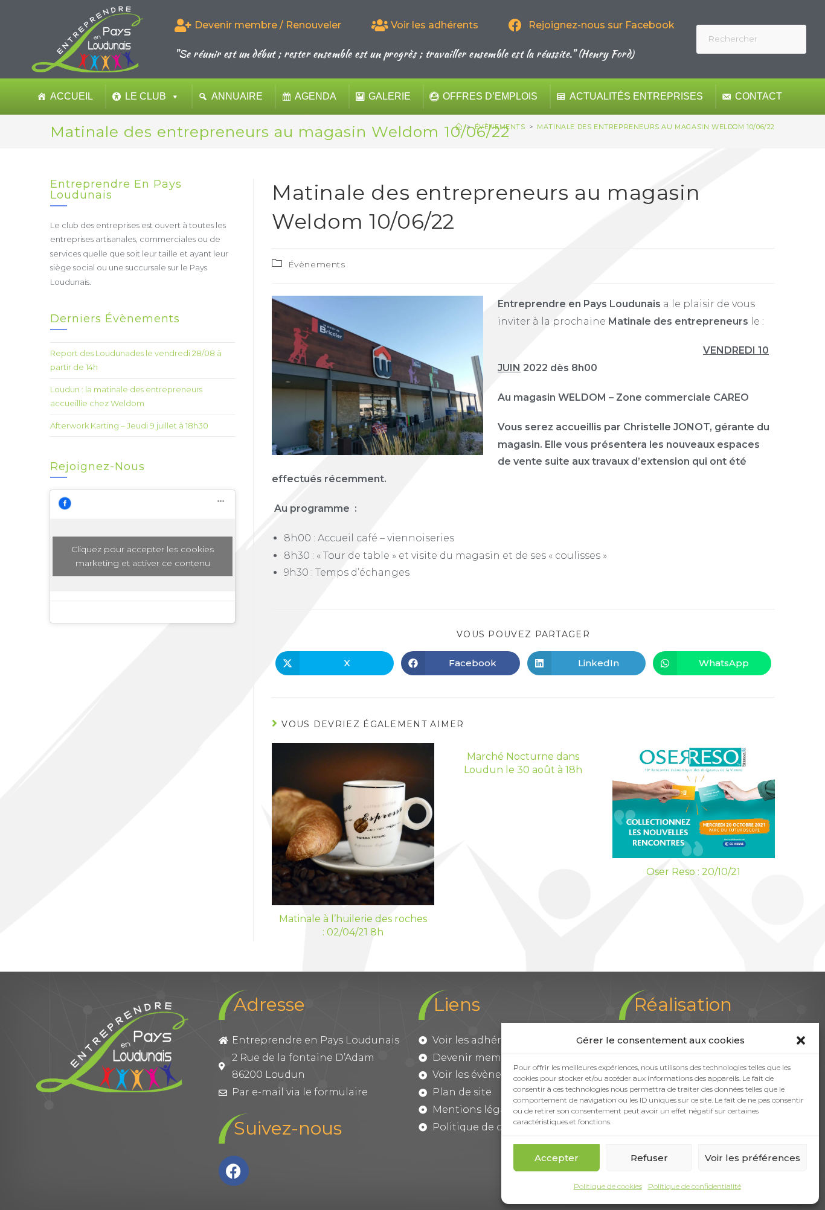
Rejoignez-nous (97, 466)
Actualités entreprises (636, 96)
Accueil (71, 96)
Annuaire (237, 96)
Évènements (316, 264)
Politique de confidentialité (694, 1186)
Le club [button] (145, 96)
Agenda (315, 96)
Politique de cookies (608, 1186)
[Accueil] (459, 127)
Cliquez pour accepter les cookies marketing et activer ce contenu (142, 556)
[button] (801, 1040)
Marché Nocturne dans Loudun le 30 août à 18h (523, 763)
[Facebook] (234, 1171)
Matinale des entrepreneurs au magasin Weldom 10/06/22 (656, 127)
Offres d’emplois (490, 96)
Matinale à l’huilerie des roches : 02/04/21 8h (353, 925)
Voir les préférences (752, 1158)
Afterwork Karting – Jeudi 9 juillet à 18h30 (129, 425)
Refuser (649, 1158)
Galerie (389, 96)
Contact (758, 96)
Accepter (556, 1158)
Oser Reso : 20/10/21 (693, 871)
